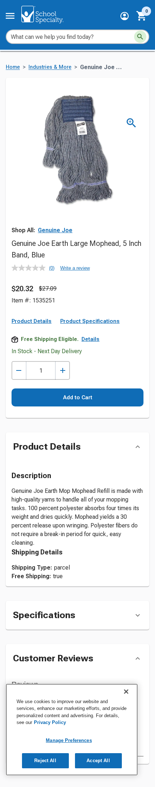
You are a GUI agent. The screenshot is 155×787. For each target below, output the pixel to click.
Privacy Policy (50, 722)
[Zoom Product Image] (131, 123)
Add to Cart (77, 397)
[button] (124, 16)
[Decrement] (19, 370)
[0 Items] (141, 16)
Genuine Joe (55, 230)
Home (13, 67)
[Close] (126, 692)
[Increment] (62, 370)
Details (90, 339)
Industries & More (49, 67)
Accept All (98, 760)
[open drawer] (10, 15)
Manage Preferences (69, 740)
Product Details (32, 321)
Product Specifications (90, 321)
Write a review (75, 268)
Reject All (45, 760)
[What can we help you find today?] (140, 37)
